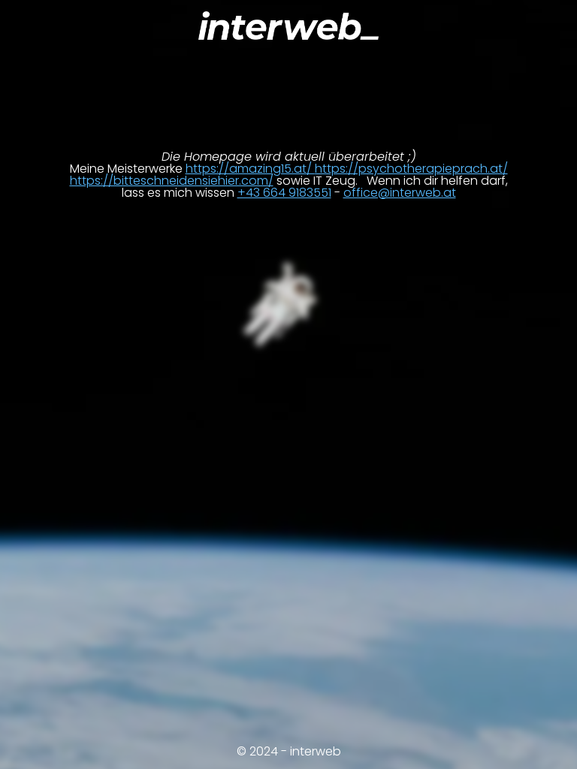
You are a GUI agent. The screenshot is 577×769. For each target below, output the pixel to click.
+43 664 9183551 (284, 192)
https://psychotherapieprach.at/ (411, 168)
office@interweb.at (399, 192)
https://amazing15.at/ (250, 168)
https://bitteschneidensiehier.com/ (171, 180)
